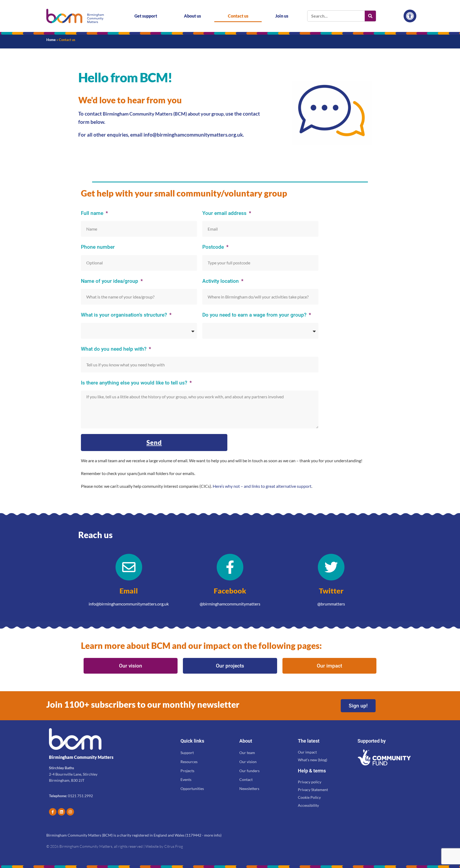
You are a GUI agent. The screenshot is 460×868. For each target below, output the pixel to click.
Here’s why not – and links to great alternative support (262, 486)
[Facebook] (230, 567)
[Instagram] (70, 812)
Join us (281, 15)
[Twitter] (331, 567)
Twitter (331, 590)
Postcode (213, 247)
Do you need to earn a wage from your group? (255, 315)
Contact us (238, 15)
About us (192, 15)
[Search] (370, 16)
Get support (145, 15)
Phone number (98, 247)
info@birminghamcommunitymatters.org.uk (193, 135)
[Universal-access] (410, 16)
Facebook (230, 590)
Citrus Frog (173, 846)
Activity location (221, 281)
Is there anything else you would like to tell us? (134, 383)
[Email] (129, 567)
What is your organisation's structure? (124, 315)
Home (51, 40)
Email (129, 590)
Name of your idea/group (110, 281)
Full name (93, 213)
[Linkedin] (61, 812)
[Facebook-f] (52, 812)
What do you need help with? (114, 349)
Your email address (225, 213)
